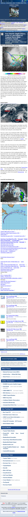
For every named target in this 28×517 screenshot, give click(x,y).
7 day (17, 22)
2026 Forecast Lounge (10, 297)
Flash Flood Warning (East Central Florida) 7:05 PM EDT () (14, 24)
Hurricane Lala (21, 172)
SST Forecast (18, 421)
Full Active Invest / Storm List (10, 414)
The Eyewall (6, 482)
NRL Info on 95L (4, 251)
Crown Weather (7, 480)
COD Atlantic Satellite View (6, 252)
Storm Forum (6, 376)
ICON (12, 433)
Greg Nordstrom (7, 472)
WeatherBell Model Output (9, 442)
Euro (17, 433)
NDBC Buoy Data (7, 397)
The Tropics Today (9, 322)
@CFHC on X (22, 353)
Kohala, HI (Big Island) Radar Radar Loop (9, 264)
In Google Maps (15, 240)
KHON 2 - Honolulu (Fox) (6, 276)
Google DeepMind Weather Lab (11, 447)
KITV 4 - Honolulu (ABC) (6, 275)
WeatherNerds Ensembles (9, 437)
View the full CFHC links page (14, 489)
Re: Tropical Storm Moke (12, 315)
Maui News (3, 284)
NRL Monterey (6, 393)
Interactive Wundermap (9, 402)
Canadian (5, 435)
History (12, 23)
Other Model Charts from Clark (7, 245)
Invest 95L (14, 6)
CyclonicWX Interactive (9, 451)
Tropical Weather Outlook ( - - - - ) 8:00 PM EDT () (13, 23)
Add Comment (15, 41)
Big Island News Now (5, 288)
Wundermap (2, 23)
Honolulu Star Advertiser (6, 285)
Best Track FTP (7, 412)
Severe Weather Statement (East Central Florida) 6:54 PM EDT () (12, 27)
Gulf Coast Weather (8, 475)
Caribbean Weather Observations (11, 400)
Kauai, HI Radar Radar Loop (6, 267)
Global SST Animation (8, 421)
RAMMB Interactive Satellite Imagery (12, 384)
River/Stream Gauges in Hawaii (7, 269)
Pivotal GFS (6, 433)
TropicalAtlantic (7, 465)
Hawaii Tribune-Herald (5, 282)
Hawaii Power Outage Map (6, 270)
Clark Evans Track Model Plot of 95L (9, 239)
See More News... (18, 31)
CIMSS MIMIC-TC (7, 390)
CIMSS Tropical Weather (9, 395)
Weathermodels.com (8, 444)
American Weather (7, 477)
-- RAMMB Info (12, 251)
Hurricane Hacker (7, 484)
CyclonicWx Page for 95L (19, 236)
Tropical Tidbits (7, 458)
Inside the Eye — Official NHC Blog (12, 374)
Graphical (13, 22)
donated (13, 507)
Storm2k (5, 468)
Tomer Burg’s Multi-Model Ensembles (12, 439)
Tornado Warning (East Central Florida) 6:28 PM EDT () (13, 28)
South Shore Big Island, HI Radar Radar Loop (10, 261)
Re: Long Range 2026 (11, 296)
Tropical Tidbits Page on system (7, 231)
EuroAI (22, 433)
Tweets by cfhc (4, 351)
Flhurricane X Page (19, 349)
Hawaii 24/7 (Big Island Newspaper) (8, 281)
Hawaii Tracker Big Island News (7, 290)
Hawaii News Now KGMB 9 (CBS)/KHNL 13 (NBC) (11, 278)
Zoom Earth (6, 386)
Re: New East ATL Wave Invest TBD (15, 321)
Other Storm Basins (9, 316)
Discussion (21, 22)
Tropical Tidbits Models (9, 430)
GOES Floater (3, 234)
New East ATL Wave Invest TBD (14, 329)
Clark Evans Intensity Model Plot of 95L (9, 242)
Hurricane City (6, 463)
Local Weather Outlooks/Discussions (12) (9, 30)
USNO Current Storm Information (11, 417)
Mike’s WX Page (7, 470)
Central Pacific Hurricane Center (7, 257)
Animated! (20, 239)
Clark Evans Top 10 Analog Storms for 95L (9, 246)
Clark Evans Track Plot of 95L (7, 243)
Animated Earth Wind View (9, 405)
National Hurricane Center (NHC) (11, 372)
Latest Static (22, 264)
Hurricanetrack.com (8, 460)
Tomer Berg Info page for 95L (7, 236)
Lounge (22, 138)
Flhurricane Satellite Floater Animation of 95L (10, 233)
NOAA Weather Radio (8, 423)
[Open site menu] (1, 1)
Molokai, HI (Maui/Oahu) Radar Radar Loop (9, 266)
